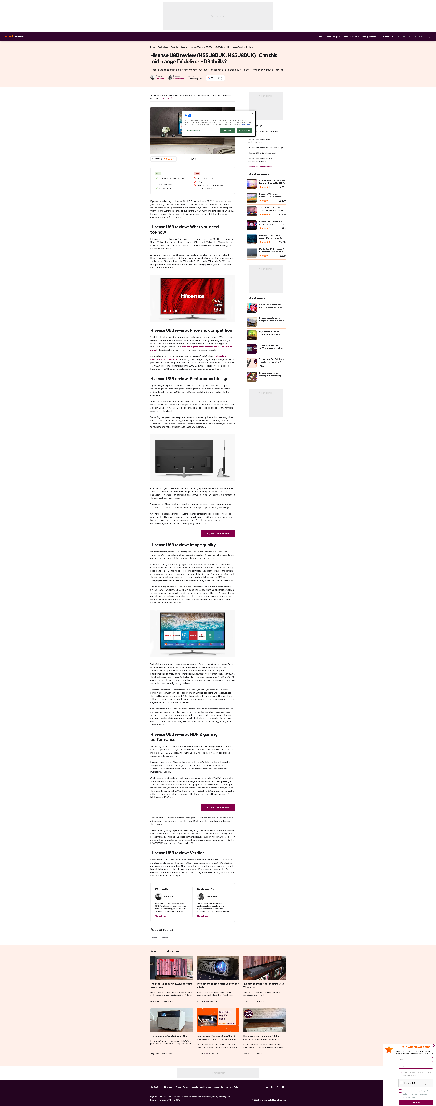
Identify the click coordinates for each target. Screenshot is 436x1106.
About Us (218, 1087)
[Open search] (428, 36)
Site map (168, 1087)
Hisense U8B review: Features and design (265, 147)
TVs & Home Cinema (179, 47)
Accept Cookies (244, 130)
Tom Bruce (160, 79)
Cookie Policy (245, 124)
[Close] (252, 113)
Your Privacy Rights (193, 130)
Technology (332, 36)
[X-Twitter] (409, 36)
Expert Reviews (12, 36)
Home (152, 47)
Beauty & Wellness (370, 36)
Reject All (227, 130)
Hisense (165, 937)
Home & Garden (350, 36)
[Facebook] (398, 36)
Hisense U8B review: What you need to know (263, 132)
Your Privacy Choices (201, 1087)
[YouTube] (420, 36)
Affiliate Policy (232, 1087)
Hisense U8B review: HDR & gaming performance (260, 159)
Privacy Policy (182, 1087)
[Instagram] (415, 36)
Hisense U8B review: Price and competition (259, 140)
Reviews (155, 937)
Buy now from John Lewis (218, 533)
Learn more (165, 98)
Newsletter (388, 36)
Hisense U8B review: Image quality (262, 153)
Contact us (155, 1087)
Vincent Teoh (178, 79)
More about (160, 916)
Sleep (319, 36)
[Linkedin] (404, 36)
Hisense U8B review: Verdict (260, 166)
